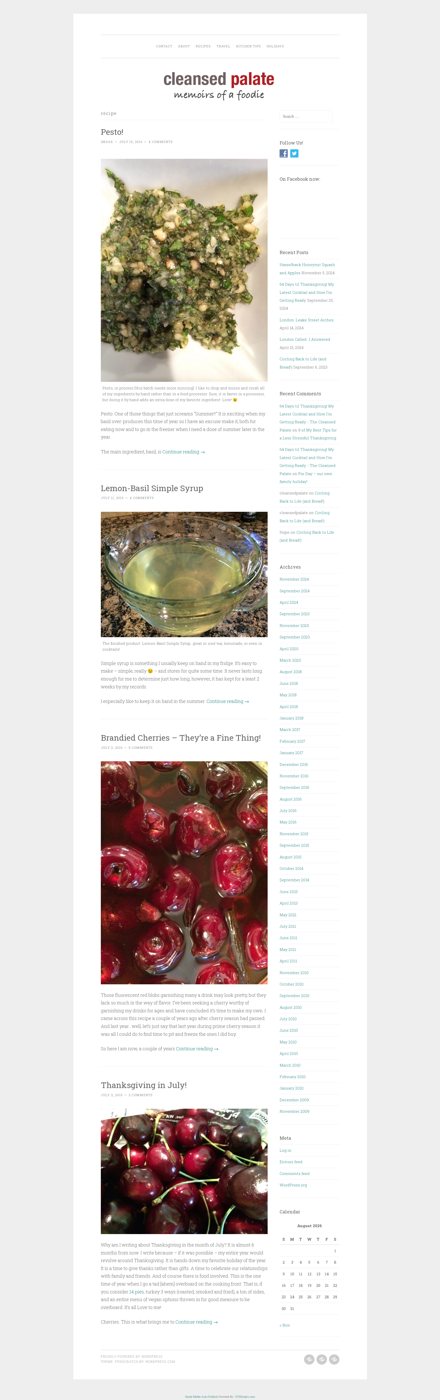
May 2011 (288, 949)
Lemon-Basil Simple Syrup (152, 487)
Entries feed (291, 1161)
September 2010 (294, 995)
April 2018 (289, 706)
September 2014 (294, 879)
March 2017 (290, 729)
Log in (285, 1150)
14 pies (136, 1292)
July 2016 (288, 810)
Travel (223, 46)
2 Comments (141, 1095)
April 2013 (289, 903)
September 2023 (295, 613)
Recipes (203, 46)
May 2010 (288, 1041)
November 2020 (294, 625)
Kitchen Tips (248, 46)
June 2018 (289, 683)
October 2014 (291, 868)
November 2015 (294, 833)
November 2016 (294, 775)
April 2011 (288, 960)
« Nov (285, 1325)
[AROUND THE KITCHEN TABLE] (321, 1360)
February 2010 (293, 1076)
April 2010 (289, 1053)
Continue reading (183, 452)
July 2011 (288, 926)
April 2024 (289, 602)
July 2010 (288, 1018)
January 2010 (292, 1088)
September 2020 (295, 636)
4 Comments (160, 142)
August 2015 (290, 856)
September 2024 (295, 590)
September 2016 (294, 787)
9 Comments (141, 747)
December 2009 (294, 1099)
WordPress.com (160, 1361)
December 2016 (294, 764)
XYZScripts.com (245, 1396)
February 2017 (292, 741)
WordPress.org (293, 1184)
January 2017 (291, 752)
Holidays (275, 46)
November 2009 (294, 1111)
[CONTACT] (333, 1360)
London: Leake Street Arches (307, 319)
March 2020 (290, 660)
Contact (164, 46)
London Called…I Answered (305, 339)
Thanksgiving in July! (144, 1084)
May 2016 (288, 822)
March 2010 (290, 1065)
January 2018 (292, 718)
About (184, 46)
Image (107, 142)
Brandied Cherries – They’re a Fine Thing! (181, 737)
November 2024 (294, 579)
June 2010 (289, 1030)
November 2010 (294, 972)
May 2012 (288, 914)
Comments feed (295, 1173)
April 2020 (289, 648)
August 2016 (291, 799)
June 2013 (289, 891)
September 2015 (294, 845)
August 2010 (291, 1007)
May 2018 (288, 694)
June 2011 (288, 937)
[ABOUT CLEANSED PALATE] (308, 1360)
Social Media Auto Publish (201, 1396)
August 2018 (291, 671)
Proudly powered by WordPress (131, 1356)
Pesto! (112, 131)
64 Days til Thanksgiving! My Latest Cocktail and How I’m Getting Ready (307, 292)
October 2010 (292, 984)
